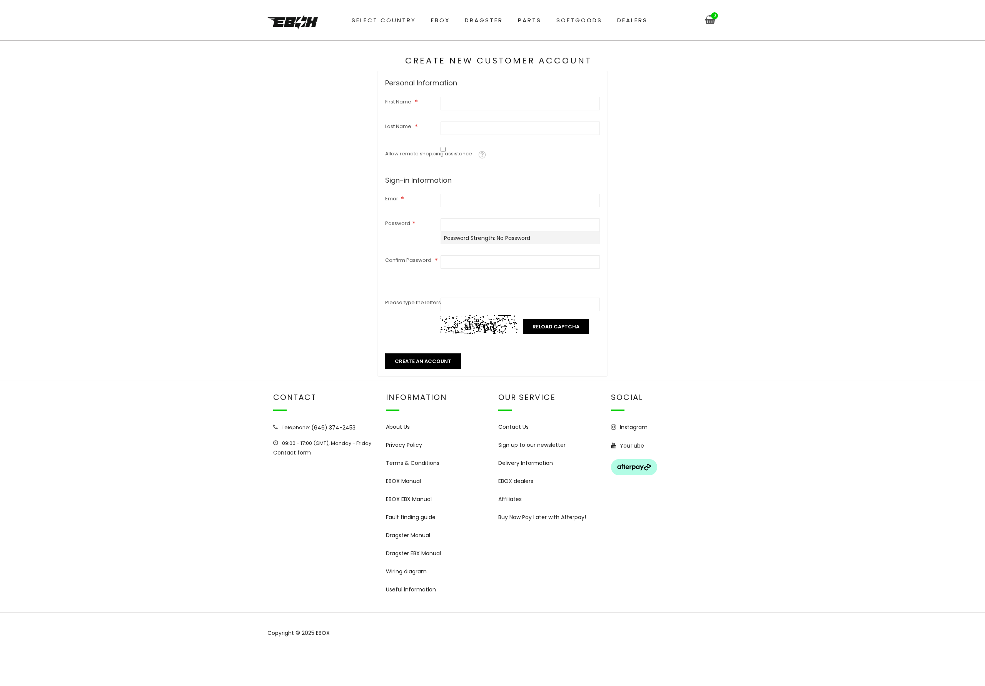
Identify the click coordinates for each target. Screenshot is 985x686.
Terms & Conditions (412, 463)
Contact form (292, 452)
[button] (482, 155)
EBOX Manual (403, 481)
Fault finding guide (411, 517)
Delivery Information (525, 463)
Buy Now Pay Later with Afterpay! (542, 517)
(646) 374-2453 (333, 427)
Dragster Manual (408, 535)
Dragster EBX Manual (413, 553)
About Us (398, 427)
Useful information (411, 589)
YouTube (632, 446)
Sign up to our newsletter (532, 445)
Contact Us (513, 427)
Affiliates (510, 499)
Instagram (634, 427)
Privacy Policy (404, 445)
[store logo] (292, 22)
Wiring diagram (406, 571)
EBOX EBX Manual (409, 499)
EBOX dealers (515, 481)
